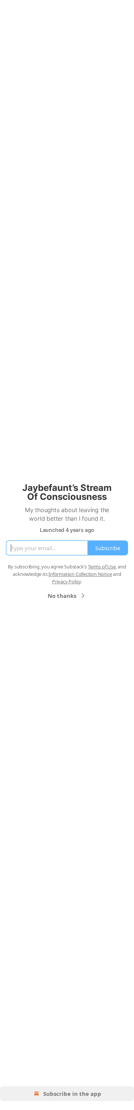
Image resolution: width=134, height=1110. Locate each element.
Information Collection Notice (80, 574)
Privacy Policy (66, 581)
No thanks (62, 595)
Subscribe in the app (72, 1093)
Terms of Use (102, 566)
